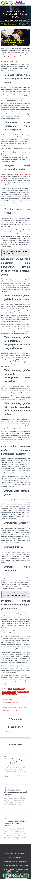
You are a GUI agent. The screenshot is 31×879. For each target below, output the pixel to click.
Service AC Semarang (20, 853)
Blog (10, 688)
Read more (6, 776)
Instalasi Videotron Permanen (15, 857)
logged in (10, 732)
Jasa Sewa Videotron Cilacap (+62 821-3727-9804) (15, 865)
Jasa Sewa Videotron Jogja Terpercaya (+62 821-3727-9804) (15, 870)
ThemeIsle (20, 875)
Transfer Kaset (9, 853)
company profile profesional (12, 697)
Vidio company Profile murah (9, 694)
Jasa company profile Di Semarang (10, 702)
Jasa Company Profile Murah (9, 705)
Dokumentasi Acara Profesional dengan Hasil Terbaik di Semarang (15, 823)
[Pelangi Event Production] (13, 3)
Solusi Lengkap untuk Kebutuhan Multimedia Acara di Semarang (15, 792)
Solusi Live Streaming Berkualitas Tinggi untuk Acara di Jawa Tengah (15, 761)
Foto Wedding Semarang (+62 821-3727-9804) (15, 861)
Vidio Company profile (23, 691)
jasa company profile (19, 688)
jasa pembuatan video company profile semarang (14, 707)
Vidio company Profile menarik (9, 710)
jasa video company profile (9, 691)
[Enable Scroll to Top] (28, 876)
